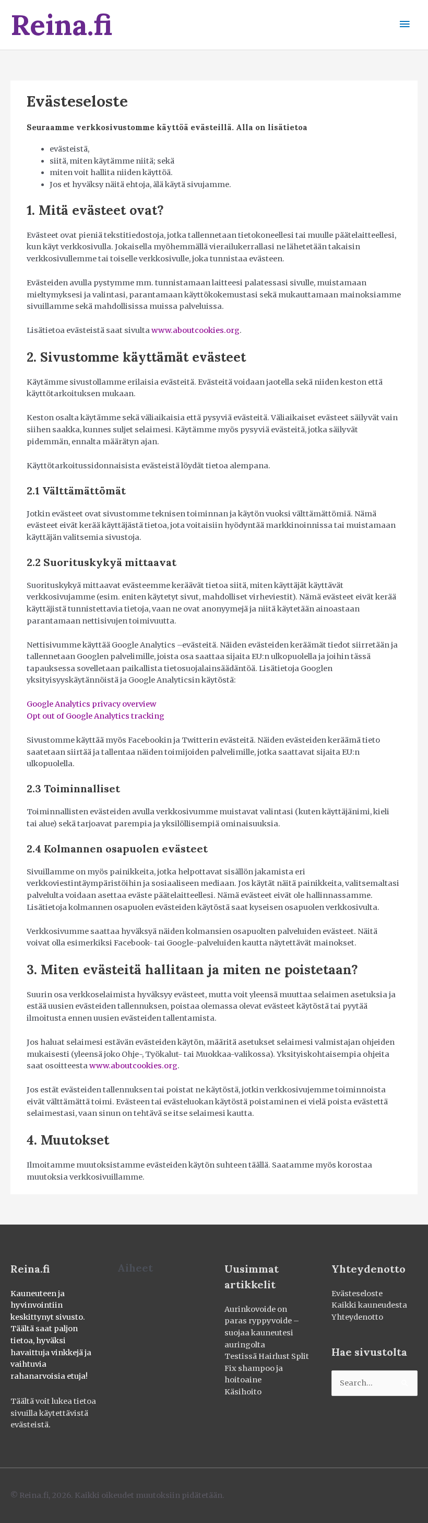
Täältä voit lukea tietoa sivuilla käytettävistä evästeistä (53, 1413)
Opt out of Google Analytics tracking (95, 716)
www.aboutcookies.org (195, 330)
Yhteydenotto (357, 1317)
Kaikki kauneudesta (369, 1305)
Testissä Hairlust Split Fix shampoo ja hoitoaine (266, 1368)
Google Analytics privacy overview (91, 704)
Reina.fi (61, 24)
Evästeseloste (357, 1293)
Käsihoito (242, 1392)
